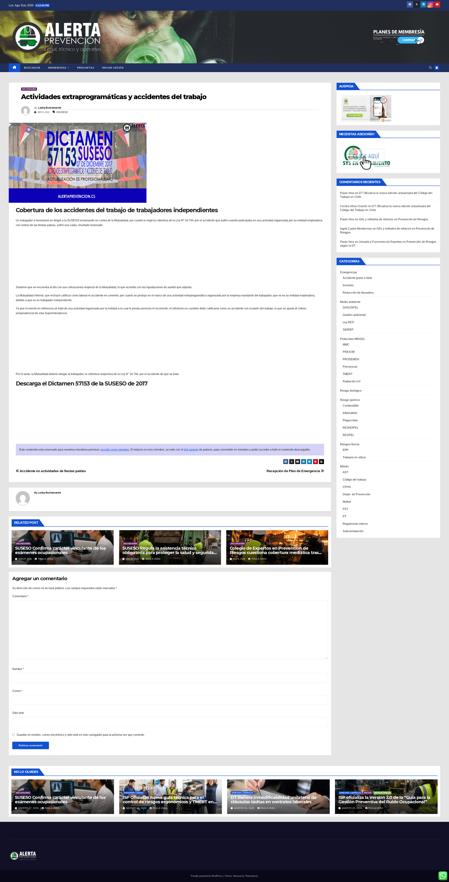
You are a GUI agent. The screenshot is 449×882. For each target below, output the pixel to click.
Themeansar (251, 876)
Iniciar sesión (112, 67)
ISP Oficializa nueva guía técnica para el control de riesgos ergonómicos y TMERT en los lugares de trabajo (168, 802)
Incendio (348, 285)
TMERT (348, 374)
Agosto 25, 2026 (352, 808)
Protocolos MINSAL (352, 338)
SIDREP (348, 329)
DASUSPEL (350, 307)
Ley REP (348, 322)
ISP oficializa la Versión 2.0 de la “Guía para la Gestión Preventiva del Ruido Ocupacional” (384, 799)
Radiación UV (352, 381)
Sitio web (18, 712)
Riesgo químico (350, 399)
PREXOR (349, 351)
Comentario (20, 596)
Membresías (57, 67)
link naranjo (191, 449)
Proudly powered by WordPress (207, 876)
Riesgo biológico (351, 390)
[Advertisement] (170, 255)
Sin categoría (29, 89)
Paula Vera (45, 559)
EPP (346, 449)
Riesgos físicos (350, 444)
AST (346, 472)
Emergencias (348, 272)
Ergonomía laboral (134, 793)
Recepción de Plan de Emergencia (294, 471)
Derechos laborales (242, 793)
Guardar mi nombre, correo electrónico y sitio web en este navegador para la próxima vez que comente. (81, 734)
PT (344, 516)
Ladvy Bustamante (49, 107)
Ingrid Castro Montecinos (356, 228)
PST (346, 509)
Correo (17, 690)
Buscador (32, 67)
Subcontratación (353, 531)
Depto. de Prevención (356, 494)
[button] (430, 67)
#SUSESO (62, 112)
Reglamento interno (355, 523)
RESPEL (348, 435)
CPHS (347, 486)
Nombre (18, 669)
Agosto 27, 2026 (28, 808)
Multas (347, 501)
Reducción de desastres (358, 292)
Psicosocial (350, 366)
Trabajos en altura (354, 457)
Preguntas (85, 67)
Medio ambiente (350, 301)
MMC (346, 344)
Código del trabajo (354, 479)
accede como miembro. (115, 449)
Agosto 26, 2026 (136, 808)
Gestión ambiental (354, 314)
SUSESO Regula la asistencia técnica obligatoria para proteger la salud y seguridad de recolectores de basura (169, 552)
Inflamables (350, 412)
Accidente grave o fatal (357, 277)
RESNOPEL (351, 427)
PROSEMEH (351, 359)
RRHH (344, 466)
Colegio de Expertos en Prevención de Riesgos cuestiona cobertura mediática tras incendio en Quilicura (274, 552)
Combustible (351, 405)
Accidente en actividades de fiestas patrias (52, 471)
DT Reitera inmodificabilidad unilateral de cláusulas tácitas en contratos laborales (273, 799)
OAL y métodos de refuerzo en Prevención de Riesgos (393, 219)
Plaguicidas (350, 420)
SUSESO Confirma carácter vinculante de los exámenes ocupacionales (60, 550)
